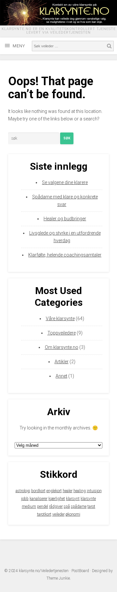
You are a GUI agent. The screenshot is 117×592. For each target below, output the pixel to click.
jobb (25, 498)
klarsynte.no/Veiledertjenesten (44, 571)
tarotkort (44, 514)
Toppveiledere (61, 332)
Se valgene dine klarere (65, 182)
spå (67, 506)
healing (79, 491)
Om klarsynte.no (61, 347)
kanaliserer (38, 498)
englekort (54, 491)
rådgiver (56, 506)
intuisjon (94, 491)
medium (29, 506)
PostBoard (80, 571)
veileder (58, 514)
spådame (78, 506)
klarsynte (88, 498)
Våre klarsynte (60, 318)
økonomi (73, 514)
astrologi (23, 491)
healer (67, 491)
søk (66, 138)
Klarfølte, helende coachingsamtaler (64, 254)
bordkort (38, 491)
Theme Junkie (58, 578)
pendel (42, 506)
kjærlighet (56, 498)
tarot (91, 506)
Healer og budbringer (65, 218)
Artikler (62, 361)
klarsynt (73, 498)
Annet (61, 376)
